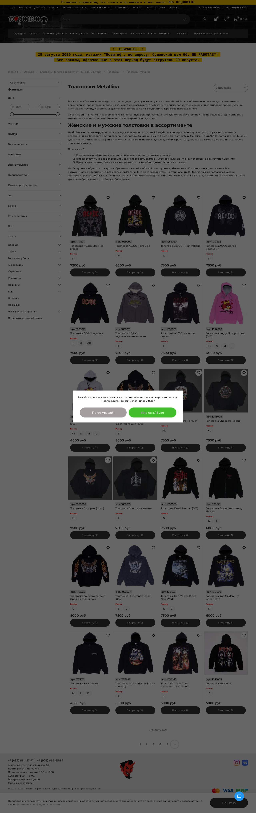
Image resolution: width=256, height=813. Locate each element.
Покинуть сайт (103, 412)
